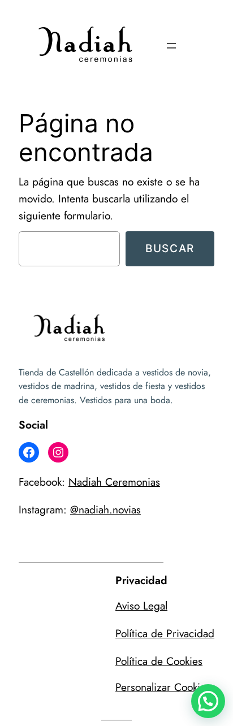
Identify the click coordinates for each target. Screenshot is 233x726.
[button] (208, 701)
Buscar (170, 248)
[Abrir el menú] (171, 46)
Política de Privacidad (164, 633)
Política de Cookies (158, 661)
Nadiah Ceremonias (114, 482)
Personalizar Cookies (162, 687)
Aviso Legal (141, 605)
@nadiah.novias (105, 509)
